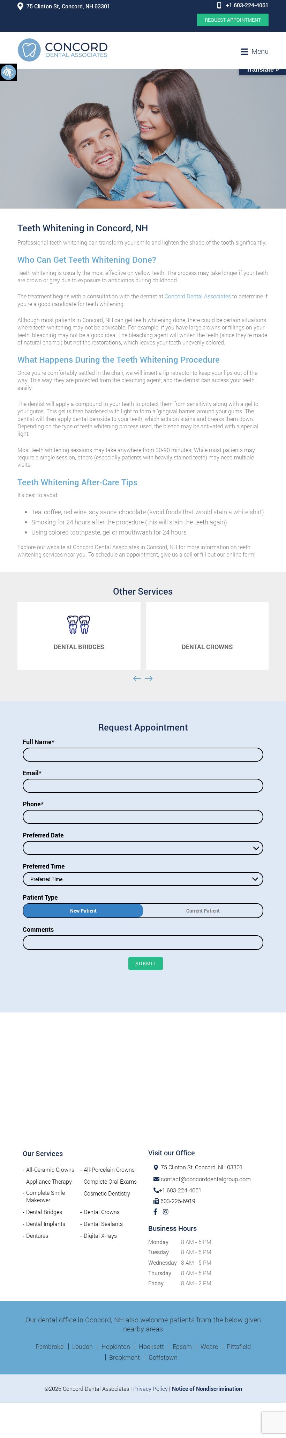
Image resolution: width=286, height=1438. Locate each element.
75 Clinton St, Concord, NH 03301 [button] (68, 6)
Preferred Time (44, 866)
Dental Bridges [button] (44, 1211)
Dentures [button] (37, 1235)
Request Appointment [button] (233, 19)
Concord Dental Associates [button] (198, 296)
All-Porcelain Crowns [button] (109, 1169)
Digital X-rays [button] (100, 1235)
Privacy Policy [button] (150, 1388)
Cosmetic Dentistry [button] (107, 1193)
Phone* (33, 804)
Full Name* (38, 742)
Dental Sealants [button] (103, 1223)
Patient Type (40, 897)
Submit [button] (145, 963)
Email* (32, 773)
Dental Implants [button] (45, 1223)
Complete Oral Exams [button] (110, 1181)
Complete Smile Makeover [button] (45, 1196)
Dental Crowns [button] (102, 1211)
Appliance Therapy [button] (49, 1181)
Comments (38, 929)
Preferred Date (43, 835)
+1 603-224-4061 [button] (247, 5)
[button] (8, 72)
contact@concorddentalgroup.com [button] (206, 1179)
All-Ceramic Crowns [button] (50, 1169)
